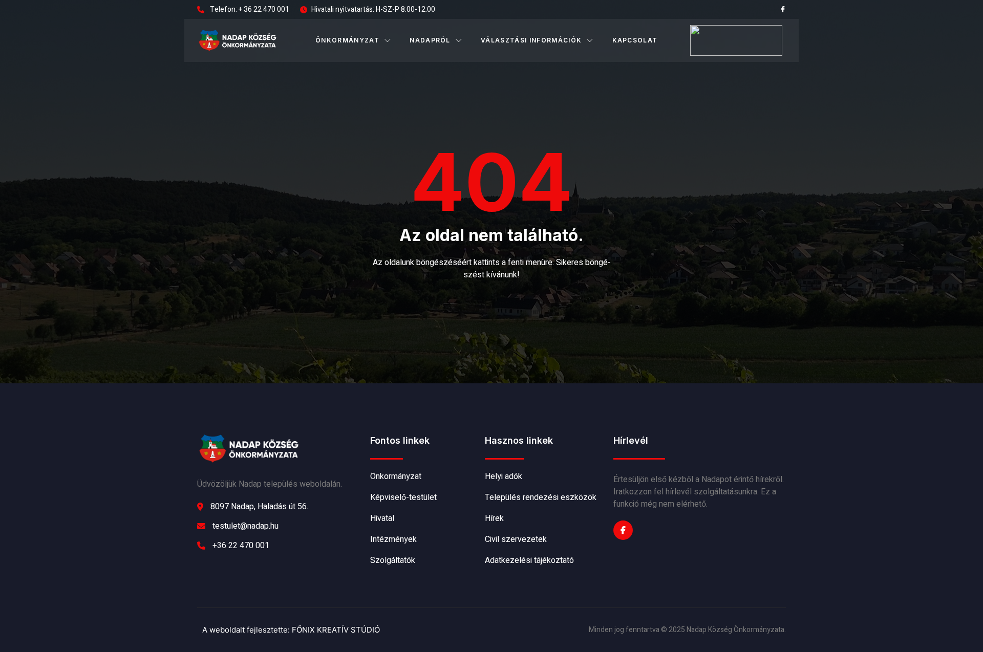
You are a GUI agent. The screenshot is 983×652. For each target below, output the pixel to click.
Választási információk (531, 40)
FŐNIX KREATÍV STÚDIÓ (336, 630)
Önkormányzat (347, 40)
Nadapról (430, 40)
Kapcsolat (635, 40)
